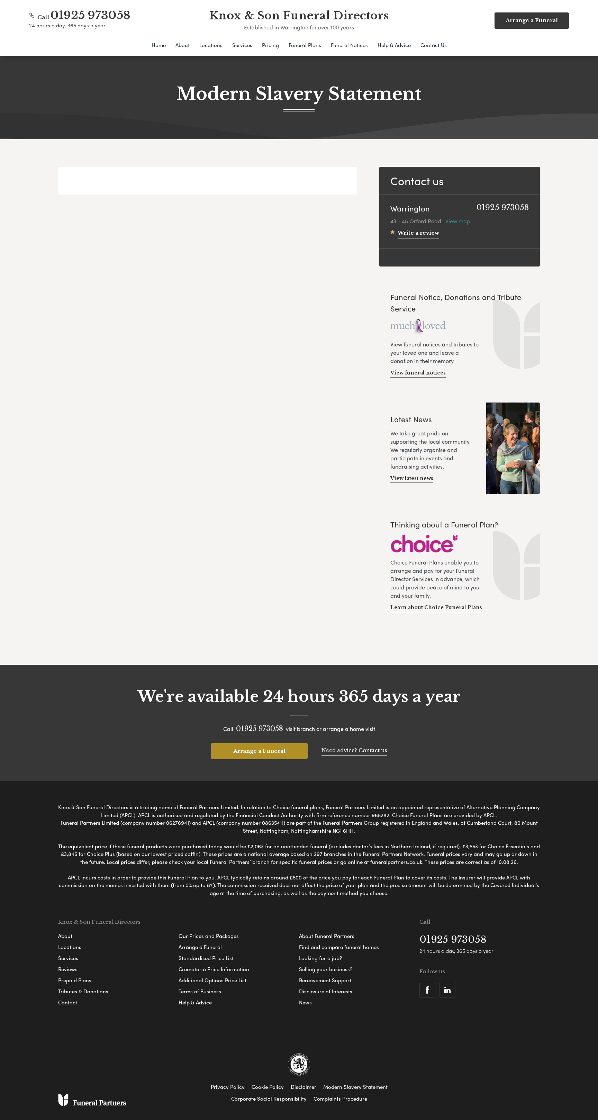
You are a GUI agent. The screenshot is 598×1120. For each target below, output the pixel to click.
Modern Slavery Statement (355, 1087)
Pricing (270, 45)
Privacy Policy (228, 1087)
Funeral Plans (305, 45)
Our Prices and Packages (209, 936)
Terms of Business (200, 991)
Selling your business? (325, 969)
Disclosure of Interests (325, 991)
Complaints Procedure (340, 1098)
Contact (67, 1002)
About (182, 45)
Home (159, 45)
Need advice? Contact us (354, 750)
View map (457, 221)
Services (242, 45)
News (305, 1002)
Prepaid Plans (74, 980)
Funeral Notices (349, 45)
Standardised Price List (206, 958)
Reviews (68, 969)
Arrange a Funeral (532, 20)
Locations (211, 45)
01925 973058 (90, 15)
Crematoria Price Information (214, 969)
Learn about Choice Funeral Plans (436, 607)
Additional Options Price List (212, 980)
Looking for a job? (320, 958)
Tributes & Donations (83, 991)
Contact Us (433, 45)
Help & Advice (394, 45)
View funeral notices (418, 373)
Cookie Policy (268, 1087)
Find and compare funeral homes (339, 947)
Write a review (418, 232)
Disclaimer (303, 1087)
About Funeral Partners (326, 936)
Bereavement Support (325, 980)
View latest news (411, 478)
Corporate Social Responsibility (269, 1098)
